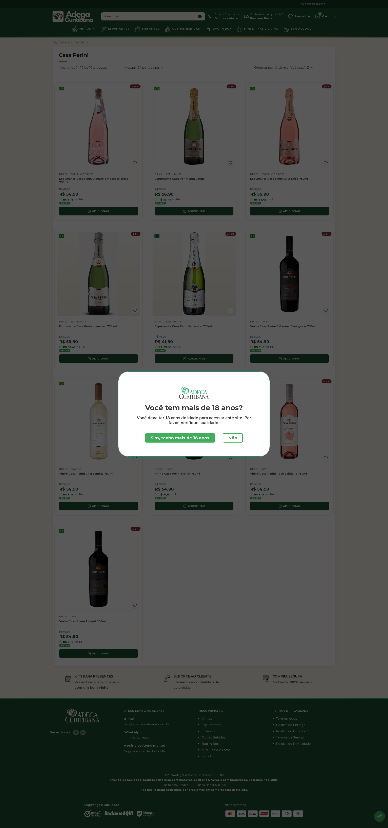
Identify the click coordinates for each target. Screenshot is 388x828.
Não (232, 437)
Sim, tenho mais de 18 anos (180, 437)
